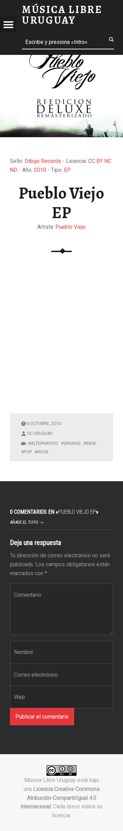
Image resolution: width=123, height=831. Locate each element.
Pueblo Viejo (70, 227)
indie (91, 443)
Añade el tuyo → (27, 522)
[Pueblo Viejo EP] (61, 59)
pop (28, 451)
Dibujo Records (43, 161)
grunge (72, 443)
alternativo (44, 443)
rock (43, 451)
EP (67, 170)
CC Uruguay (40, 433)
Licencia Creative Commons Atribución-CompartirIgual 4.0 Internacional (60, 798)
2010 (40, 170)
